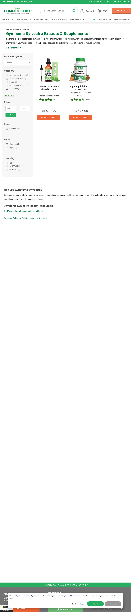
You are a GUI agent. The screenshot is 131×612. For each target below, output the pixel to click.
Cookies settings (78, 604)
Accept (95, 604)
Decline (113, 604)
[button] (6, 608)
